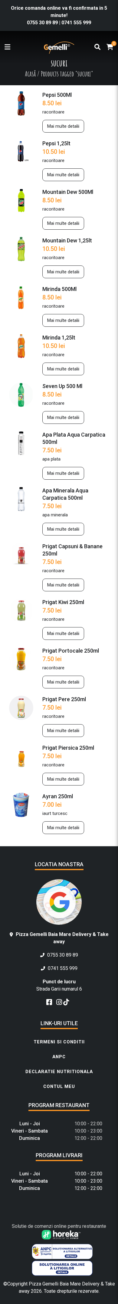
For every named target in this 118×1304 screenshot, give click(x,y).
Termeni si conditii (59, 1042)
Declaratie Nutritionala (59, 1071)
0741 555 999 (76, 22)
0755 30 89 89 (43, 22)
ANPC (59, 1056)
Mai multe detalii (63, 126)
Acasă (30, 73)
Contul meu (59, 1086)
